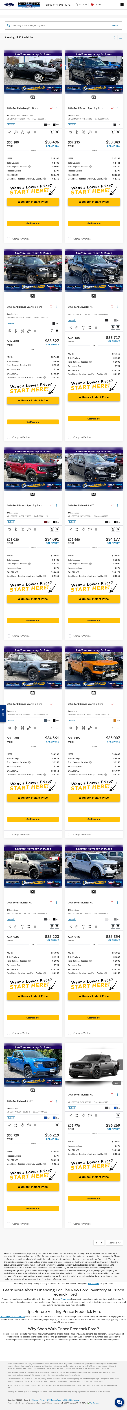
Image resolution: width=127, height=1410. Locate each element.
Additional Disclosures (71, 1400)
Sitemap (35, 1400)
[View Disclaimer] (35, 132)
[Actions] (56, 108)
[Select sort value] (120, 37)
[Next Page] (102, 1243)
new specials (93, 1283)
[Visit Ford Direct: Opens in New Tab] (93, 1403)
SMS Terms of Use (54, 1400)
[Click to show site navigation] (122, 4)
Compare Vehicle (21, 238)
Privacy (43, 1400)
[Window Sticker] (57, 132)
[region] (33, 168)
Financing (65, 1299)
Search (115, 25)
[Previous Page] (96, 1243)
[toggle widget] (119, 1402)
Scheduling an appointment (12, 1316)
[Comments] (52, 132)
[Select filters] (114, 37)
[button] (59, 71)
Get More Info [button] (32, 223)
